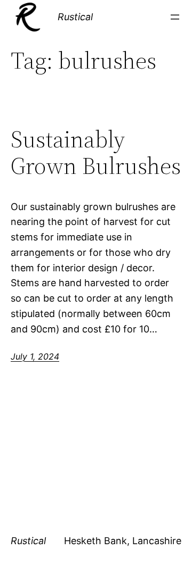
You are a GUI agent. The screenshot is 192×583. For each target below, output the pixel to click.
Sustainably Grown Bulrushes (96, 153)
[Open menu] (175, 17)
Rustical (75, 16)
